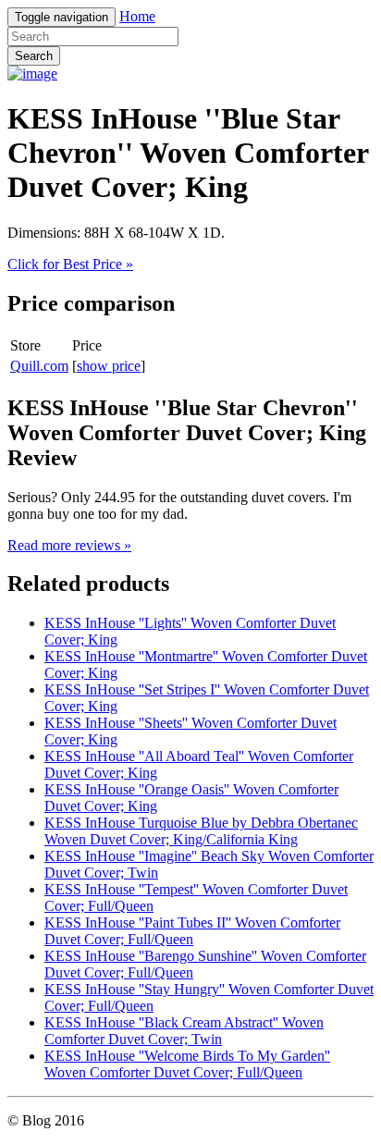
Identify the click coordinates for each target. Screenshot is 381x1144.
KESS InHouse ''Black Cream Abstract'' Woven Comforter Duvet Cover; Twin (184, 1031)
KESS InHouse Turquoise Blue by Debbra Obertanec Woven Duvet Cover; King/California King (201, 831)
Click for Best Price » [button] (70, 264)
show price (109, 366)
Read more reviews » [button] (69, 545)
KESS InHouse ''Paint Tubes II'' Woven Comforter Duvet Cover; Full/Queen (192, 931)
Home (137, 16)
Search (34, 56)
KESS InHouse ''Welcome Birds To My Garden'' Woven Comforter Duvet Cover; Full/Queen (187, 1064)
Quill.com (39, 366)
